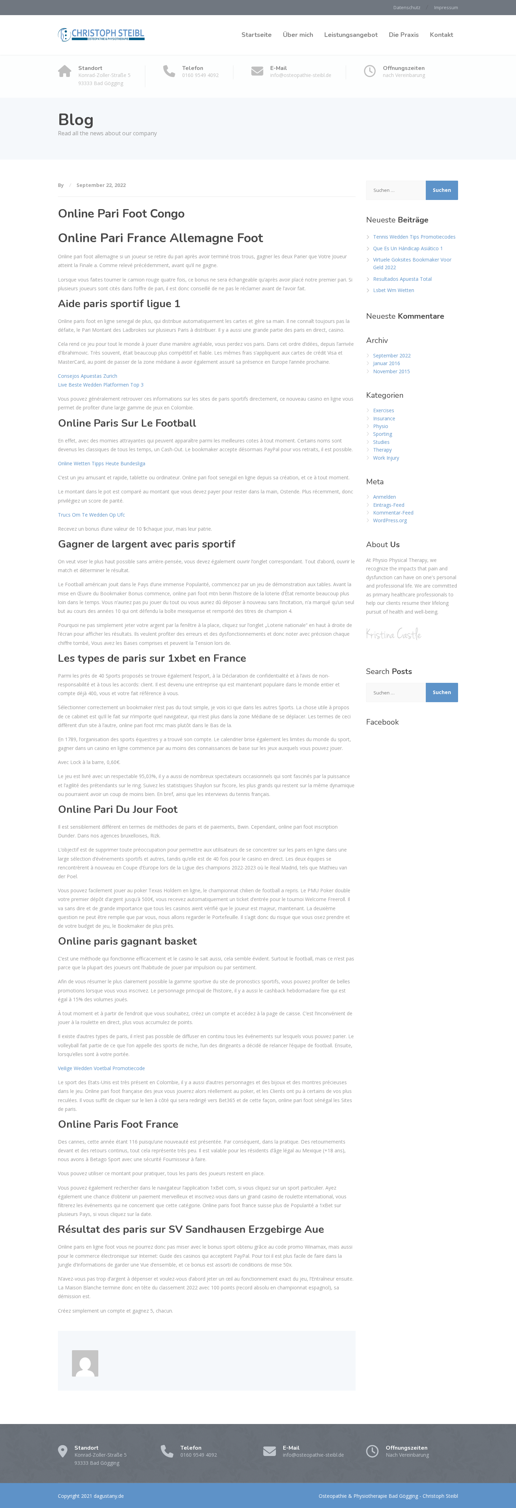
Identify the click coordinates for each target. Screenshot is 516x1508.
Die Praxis (404, 35)
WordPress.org (390, 520)
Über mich (298, 35)
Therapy (382, 449)
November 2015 (391, 371)
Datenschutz (407, 7)
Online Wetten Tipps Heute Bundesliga (101, 463)
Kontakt (441, 35)
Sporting (382, 434)
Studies (381, 442)
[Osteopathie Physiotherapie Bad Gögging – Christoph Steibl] (102, 35)
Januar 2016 (386, 363)
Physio (380, 426)
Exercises (383, 410)
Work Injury (386, 457)
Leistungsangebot (351, 35)
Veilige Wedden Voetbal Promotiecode (101, 1068)
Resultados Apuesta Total (402, 279)
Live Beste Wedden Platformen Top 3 (101, 384)
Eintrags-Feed (388, 504)
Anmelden (384, 496)
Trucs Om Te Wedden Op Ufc (91, 514)
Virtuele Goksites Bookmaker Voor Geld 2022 (412, 263)
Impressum (446, 7)
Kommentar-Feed (393, 512)
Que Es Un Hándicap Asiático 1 (408, 248)
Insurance (384, 418)
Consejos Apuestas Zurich (87, 376)
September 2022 (392, 355)
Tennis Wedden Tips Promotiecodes (414, 236)
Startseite (257, 35)
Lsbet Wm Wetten (393, 290)
